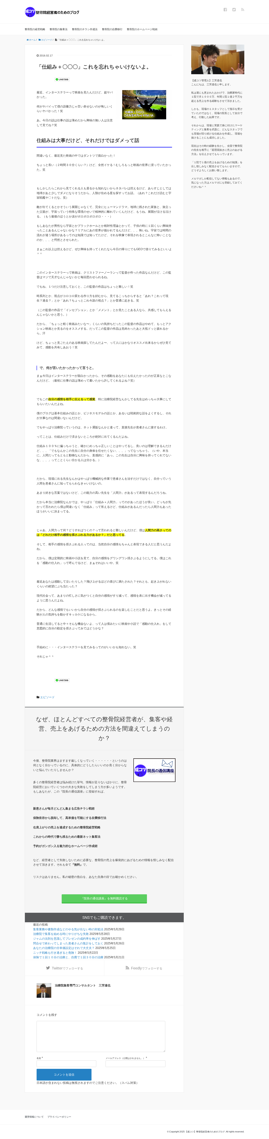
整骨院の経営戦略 (35, 29)
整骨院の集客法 (59, 29)
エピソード (47, 697)
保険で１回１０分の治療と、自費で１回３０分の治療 (68, 957)
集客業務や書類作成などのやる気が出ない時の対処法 (68, 929)
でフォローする (67, 968)
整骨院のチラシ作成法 (85, 29)
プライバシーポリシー (59, 1116)
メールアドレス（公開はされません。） (125, 1058)
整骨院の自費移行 (112, 29)
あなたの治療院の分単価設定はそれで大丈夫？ (64, 948)
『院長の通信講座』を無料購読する (104, 898)
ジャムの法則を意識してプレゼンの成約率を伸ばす (66, 938)
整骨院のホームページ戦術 (142, 29)
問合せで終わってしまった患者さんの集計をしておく (68, 943)
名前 (39, 1058)
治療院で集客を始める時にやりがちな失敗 (61, 933)
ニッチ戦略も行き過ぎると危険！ (55, 952)
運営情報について (34, 1116)
